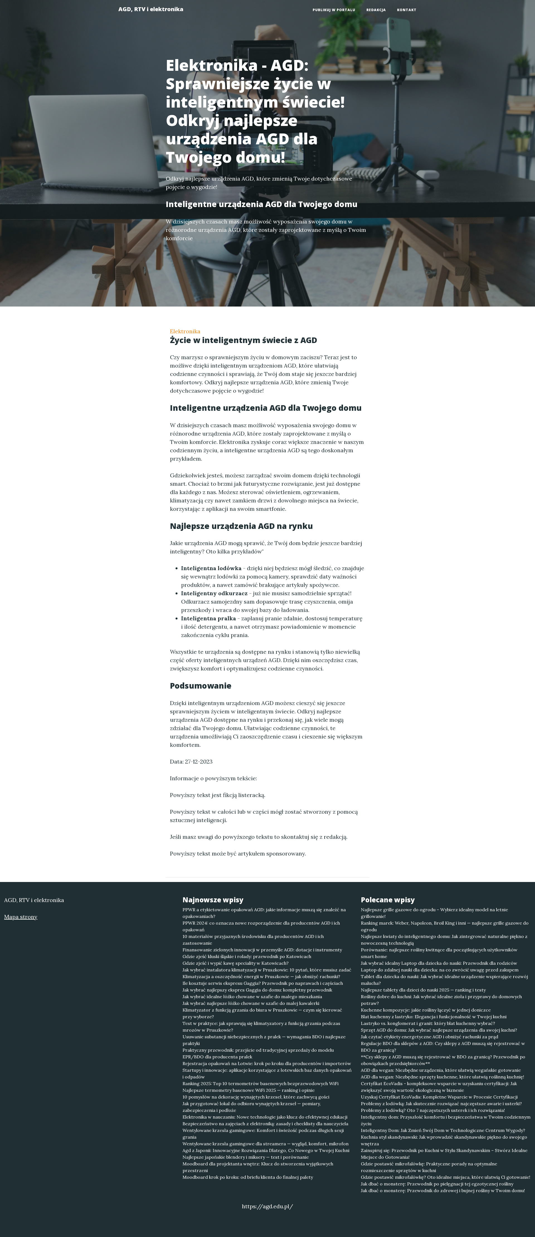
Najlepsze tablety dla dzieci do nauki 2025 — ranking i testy (423, 990)
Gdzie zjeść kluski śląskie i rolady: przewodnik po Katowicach (247, 956)
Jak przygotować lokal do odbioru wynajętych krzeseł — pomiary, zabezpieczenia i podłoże (252, 1107)
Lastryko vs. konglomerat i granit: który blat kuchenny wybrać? (428, 1023)
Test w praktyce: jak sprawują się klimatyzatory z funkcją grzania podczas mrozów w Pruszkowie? (261, 1026)
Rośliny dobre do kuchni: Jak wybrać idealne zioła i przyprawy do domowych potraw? (441, 1000)
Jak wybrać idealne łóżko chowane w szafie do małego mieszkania (252, 996)
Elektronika (185, 331)
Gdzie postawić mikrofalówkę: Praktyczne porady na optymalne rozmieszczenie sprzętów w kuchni (429, 1167)
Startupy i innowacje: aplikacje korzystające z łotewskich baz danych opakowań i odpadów (267, 1073)
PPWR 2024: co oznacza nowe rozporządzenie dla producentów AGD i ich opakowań (261, 926)
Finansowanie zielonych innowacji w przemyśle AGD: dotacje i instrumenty (262, 949)
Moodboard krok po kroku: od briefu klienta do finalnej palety (248, 1177)
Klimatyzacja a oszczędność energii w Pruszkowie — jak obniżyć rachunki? (261, 976)
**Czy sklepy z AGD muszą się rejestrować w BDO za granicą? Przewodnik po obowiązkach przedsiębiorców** (443, 1060)
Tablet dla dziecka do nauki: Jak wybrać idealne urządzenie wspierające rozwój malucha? (444, 980)
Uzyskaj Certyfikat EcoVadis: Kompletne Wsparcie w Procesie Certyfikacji (439, 1097)
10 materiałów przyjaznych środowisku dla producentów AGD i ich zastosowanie (253, 940)
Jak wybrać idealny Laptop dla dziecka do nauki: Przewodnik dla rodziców (439, 963)
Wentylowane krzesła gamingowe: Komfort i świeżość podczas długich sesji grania (263, 1133)
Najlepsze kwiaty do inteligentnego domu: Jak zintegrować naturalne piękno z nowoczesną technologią (444, 940)
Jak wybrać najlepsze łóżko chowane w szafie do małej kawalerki (251, 1003)
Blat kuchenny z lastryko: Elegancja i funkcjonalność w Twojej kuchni (434, 1016)
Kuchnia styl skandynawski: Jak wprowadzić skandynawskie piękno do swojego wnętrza (444, 1140)
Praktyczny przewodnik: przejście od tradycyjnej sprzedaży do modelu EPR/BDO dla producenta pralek (258, 1053)
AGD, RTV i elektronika (150, 9)
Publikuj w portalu (334, 10)
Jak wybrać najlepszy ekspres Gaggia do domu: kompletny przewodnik (257, 990)
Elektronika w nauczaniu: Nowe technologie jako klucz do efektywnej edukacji (265, 1117)
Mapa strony (20, 916)
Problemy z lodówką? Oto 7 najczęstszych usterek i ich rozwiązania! (433, 1110)
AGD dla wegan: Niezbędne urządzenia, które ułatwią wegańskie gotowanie (441, 1070)
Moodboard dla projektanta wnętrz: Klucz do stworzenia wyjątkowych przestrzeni (258, 1167)
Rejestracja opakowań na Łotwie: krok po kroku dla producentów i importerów (267, 1063)
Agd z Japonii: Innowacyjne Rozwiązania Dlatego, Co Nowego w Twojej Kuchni (266, 1150)
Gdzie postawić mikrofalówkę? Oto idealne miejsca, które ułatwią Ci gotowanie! (445, 1177)
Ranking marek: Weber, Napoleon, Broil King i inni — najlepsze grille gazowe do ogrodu (445, 926)
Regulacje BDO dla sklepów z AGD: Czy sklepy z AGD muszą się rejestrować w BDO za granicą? (443, 1047)
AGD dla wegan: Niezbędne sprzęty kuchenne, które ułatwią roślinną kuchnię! (442, 1077)
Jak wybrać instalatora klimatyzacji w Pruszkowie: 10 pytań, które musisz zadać (267, 970)
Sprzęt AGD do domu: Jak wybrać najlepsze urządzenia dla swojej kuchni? (439, 1030)
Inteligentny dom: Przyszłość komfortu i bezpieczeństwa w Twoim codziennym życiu (446, 1120)
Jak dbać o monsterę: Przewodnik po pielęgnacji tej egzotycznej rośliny (437, 1184)
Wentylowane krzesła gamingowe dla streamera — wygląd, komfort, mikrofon (266, 1143)
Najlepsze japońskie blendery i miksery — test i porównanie (246, 1157)
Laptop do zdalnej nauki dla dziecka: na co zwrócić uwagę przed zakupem (440, 970)
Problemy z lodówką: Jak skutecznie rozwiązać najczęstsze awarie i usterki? (441, 1103)
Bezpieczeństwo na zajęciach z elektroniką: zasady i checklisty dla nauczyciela (265, 1123)
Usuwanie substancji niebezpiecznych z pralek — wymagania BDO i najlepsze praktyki (264, 1040)
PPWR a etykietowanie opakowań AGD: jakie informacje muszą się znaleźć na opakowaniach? (264, 913)
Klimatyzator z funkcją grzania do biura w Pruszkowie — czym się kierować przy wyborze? (262, 1013)
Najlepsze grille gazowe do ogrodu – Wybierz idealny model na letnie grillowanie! (434, 913)
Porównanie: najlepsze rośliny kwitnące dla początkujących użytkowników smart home (439, 953)
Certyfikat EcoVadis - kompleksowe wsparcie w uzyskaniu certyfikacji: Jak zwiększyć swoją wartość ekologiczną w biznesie (439, 1087)
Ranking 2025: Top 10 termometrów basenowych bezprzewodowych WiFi (261, 1083)
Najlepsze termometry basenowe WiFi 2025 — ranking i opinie (249, 1090)
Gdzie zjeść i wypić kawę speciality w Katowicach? (236, 963)
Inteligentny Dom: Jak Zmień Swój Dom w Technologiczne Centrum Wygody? (443, 1130)
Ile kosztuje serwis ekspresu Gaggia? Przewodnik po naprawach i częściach (263, 983)
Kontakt (407, 10)
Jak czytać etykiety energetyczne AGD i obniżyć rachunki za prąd (429, 1036)
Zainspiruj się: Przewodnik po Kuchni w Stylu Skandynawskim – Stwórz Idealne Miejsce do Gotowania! (444, 1154)
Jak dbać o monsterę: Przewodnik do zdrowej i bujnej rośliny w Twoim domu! (443, 1190)
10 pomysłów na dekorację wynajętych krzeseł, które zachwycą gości (256, 1097)
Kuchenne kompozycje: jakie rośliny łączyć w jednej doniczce (426, 1010)
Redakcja (376, 10)
